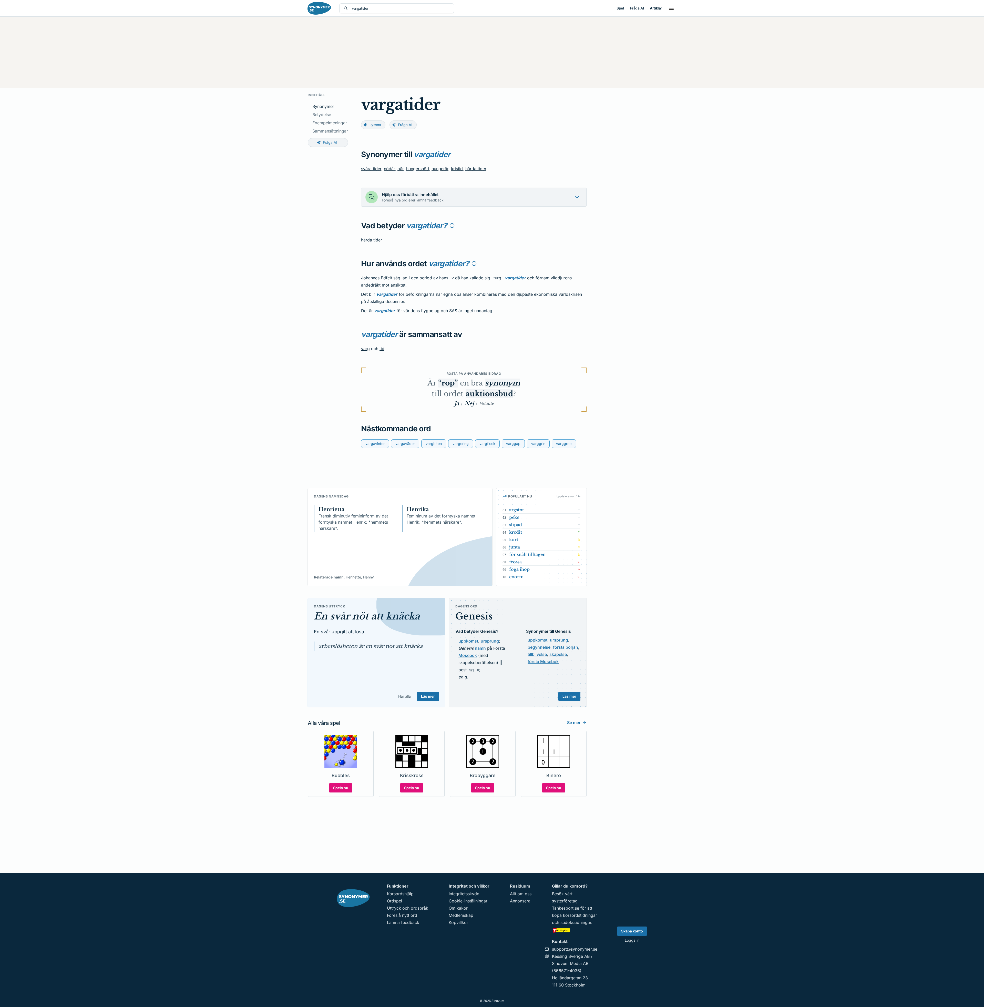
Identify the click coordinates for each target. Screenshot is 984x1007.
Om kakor (458, 908)
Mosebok (467, 655)
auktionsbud (489, 393)
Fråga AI (637, 8)
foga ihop (519, 569)
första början (565, 647)
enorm (516, 576)
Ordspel (394, 900)
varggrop (564, 443)
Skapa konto (632, 931)
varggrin (538, 443)
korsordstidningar (580, 915)
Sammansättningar (330, 131)
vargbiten (434, 443)
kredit (515, 532)
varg (365, 348)
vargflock (487, 443)
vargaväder (405, 443)
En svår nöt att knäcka (367, 616)
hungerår (440, 168)
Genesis (474, 616)
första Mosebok (543, 661)
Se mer (573, 722)
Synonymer (323, 106)
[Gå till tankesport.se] (574, 930)
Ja (456, 403)
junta (514, 547)
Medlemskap (461, 915)
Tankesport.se (565, 908)
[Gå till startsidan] (319, 8)
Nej (469, 403)
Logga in (632, 940)
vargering (461, 443)
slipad (515, 524)
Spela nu (340, 788)
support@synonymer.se (574, 949)
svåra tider (371, 168)
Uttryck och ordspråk (407, 908)
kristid (457, 168)
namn (480, 648)
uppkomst (468, 641)
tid (382, 348)
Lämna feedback (403, 922)
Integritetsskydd (464, 893)
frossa (515, 561)
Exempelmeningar (329, 122)
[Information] (452, 225)
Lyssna (375, 125)
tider (377, 239)
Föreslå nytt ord (402, 915)
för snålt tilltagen (527, 554)
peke (514, 517)
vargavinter (375, 443)
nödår (389, 168)
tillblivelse (537, 654)
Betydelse (321, 114)
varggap (513, 443)
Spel (620, 8)
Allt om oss (520, 893)
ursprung (490, 641)
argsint (516, 509)
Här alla (404, 696)
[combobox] (401, 8)
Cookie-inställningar (468, 900)
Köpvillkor (458, 922)
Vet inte (486, 403)
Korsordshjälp (400, 893)
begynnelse (539, 647)
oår (400, 168)
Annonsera (520, 900)
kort (513, 539)
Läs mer (428, 696)
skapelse (558, 654)
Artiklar (656, 8)
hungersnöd (417, 168)
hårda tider (475, 168)
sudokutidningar (575, 922)
